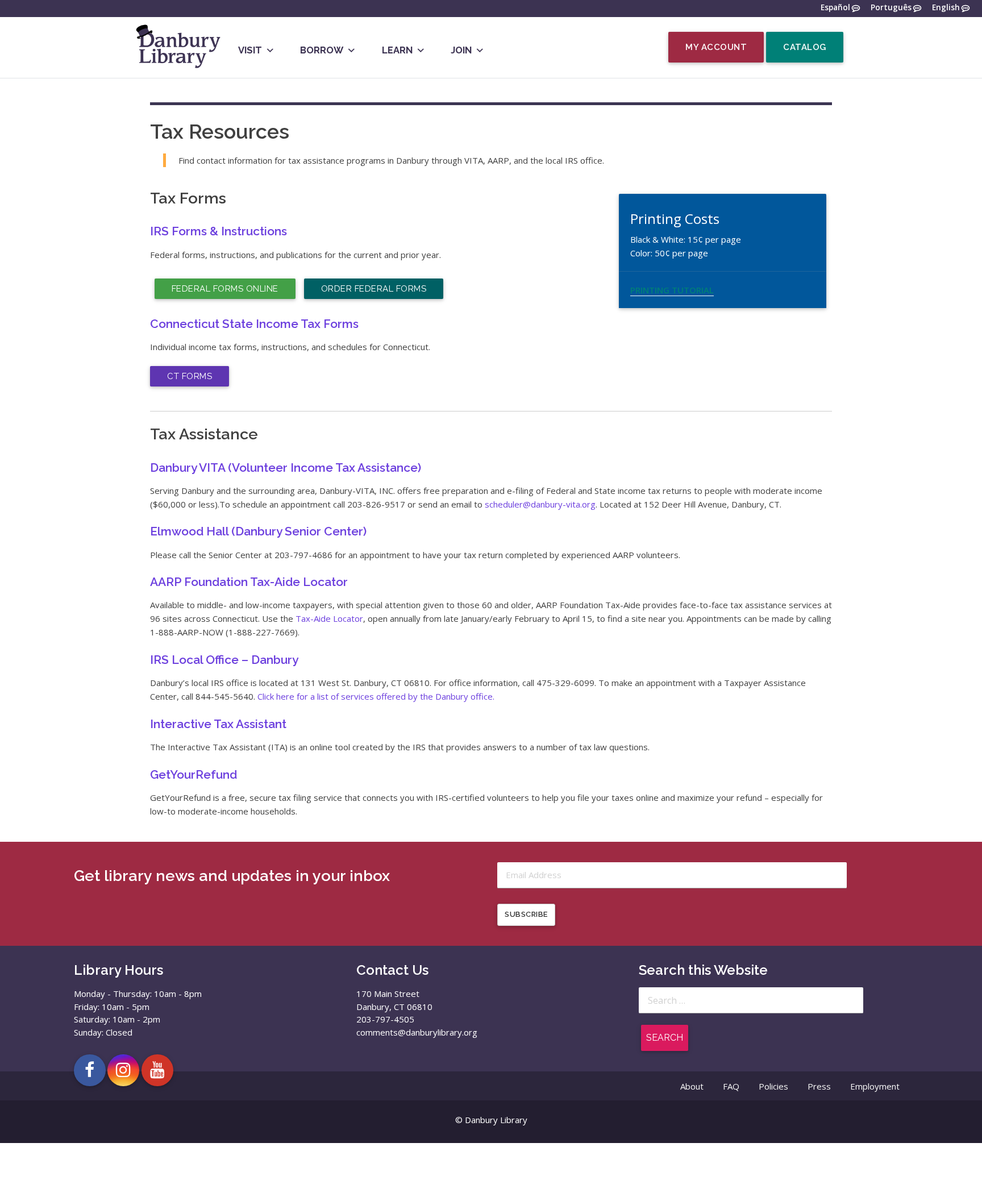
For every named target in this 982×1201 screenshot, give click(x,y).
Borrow (321, 50)
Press (819, 1086)
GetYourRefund (193, 774)
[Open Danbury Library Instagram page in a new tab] (123, 1070)
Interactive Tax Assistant (218, 724)
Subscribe (526, 914)
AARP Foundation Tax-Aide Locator (249, 582)
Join (461, 50)
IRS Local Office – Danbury (224, 660)
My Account (716, 47)
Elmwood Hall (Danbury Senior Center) (258, 531)
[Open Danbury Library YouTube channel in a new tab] (157, 1070)
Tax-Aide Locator (329, 618)
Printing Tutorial (672, 290)
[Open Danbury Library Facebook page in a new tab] (90, 1070)
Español (835, 8)
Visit (250, 50)
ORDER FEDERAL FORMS (374, 289)
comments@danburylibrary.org (416, 1032)
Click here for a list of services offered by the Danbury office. (375, 696)
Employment (875, 1086)
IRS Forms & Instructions (218, 231)
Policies (773, 1086)
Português (891, 8)
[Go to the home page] (177, 67)
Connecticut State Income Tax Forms (254, 324)
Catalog (804, 47)
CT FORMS (189, 376)
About (692, 1086)
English (946, 8)
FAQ (731, 1086)
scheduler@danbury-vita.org (540, 504)
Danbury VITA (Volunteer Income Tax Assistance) (285, 467)
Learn (397, 50)
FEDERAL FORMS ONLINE (225, 289)
